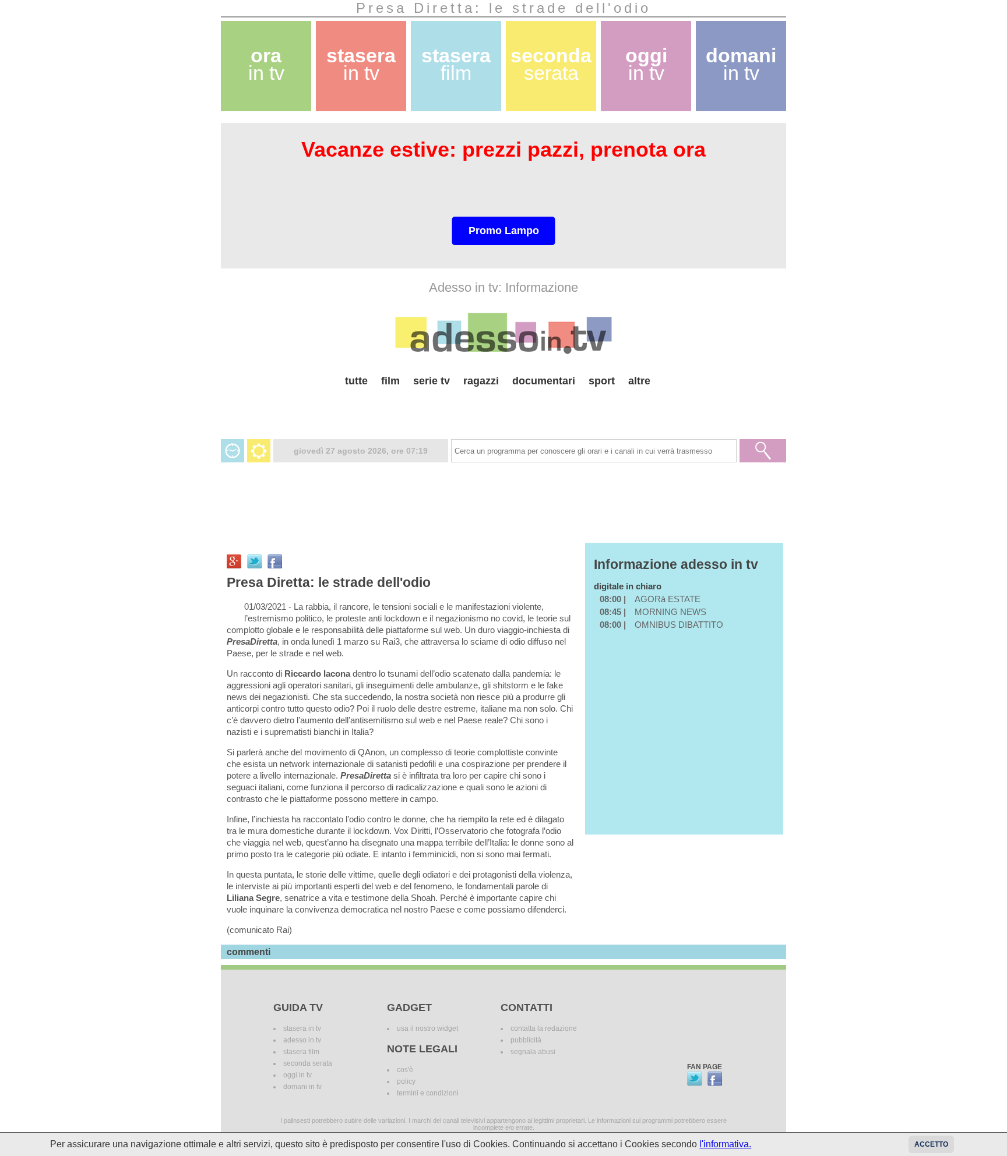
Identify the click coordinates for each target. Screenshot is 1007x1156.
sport (602, 381)
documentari (543, 381)
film (390, 381)
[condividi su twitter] (254, 561)
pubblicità (525, 1040)
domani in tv (302, 1087)
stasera (361, 64)
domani (741, 64)
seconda (550, 64)
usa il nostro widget (427, 1028)
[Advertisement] (503, 408)
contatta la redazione (543, 1028)
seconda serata (307, 1063)
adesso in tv (302, 1040)
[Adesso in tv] (503, 333)
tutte (356, 381)
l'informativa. (725, 1144)
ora (266, 64)
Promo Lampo (504, 230)
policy (406, 1081)
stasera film (301, 1052)
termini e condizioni (428, 1093)
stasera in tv (302, 1028)
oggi (646, 64)
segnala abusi (532, 1052)
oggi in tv (297, 1075)
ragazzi (481, 381)
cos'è (405, 1070)
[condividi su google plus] (234, 561)
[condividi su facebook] (274, 561)
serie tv (431, 381)
